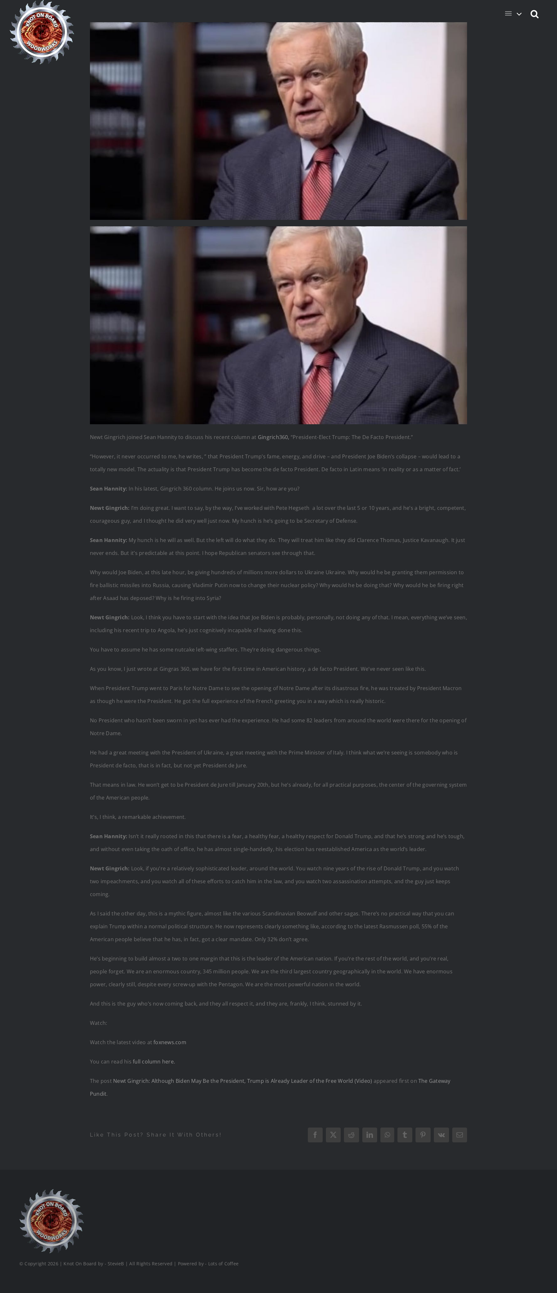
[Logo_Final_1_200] (51, 1191)
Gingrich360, (273, 437)
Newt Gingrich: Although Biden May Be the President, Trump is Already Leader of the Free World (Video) (242, 1080)
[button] (535, 13)
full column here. (154, 1061)
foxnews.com (169, 1042)
